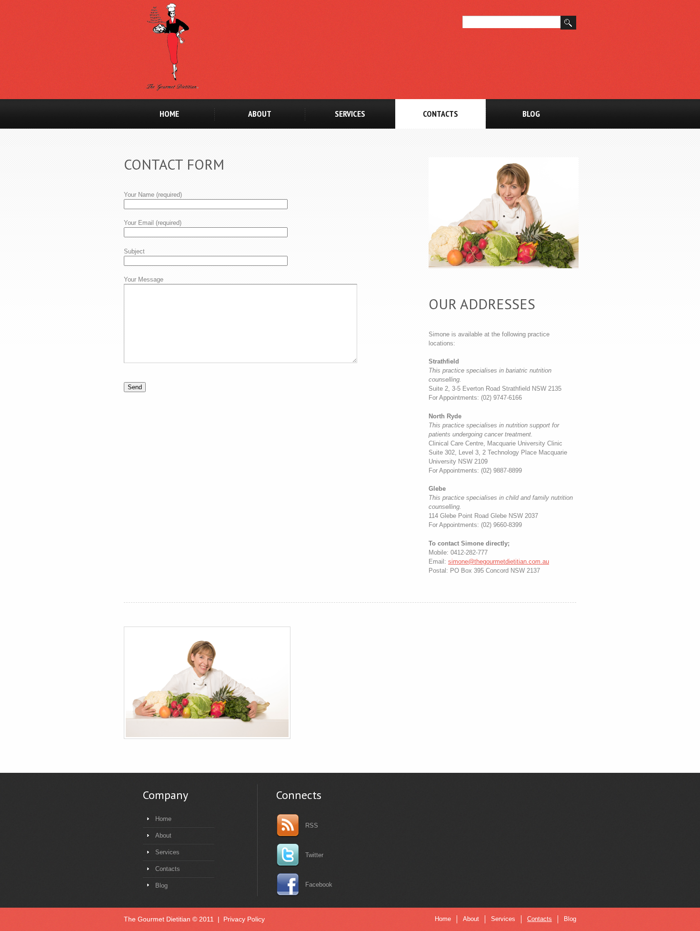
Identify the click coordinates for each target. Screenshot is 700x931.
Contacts (440, 113)
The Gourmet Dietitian (157, 919)
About (259, 113)
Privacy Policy (244, 919)
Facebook (318, 884)
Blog (531, 113)
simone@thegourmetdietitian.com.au (498, 561)
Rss (311, 825)
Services (350, 113)
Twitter (314, 855)
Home (169, 113)
